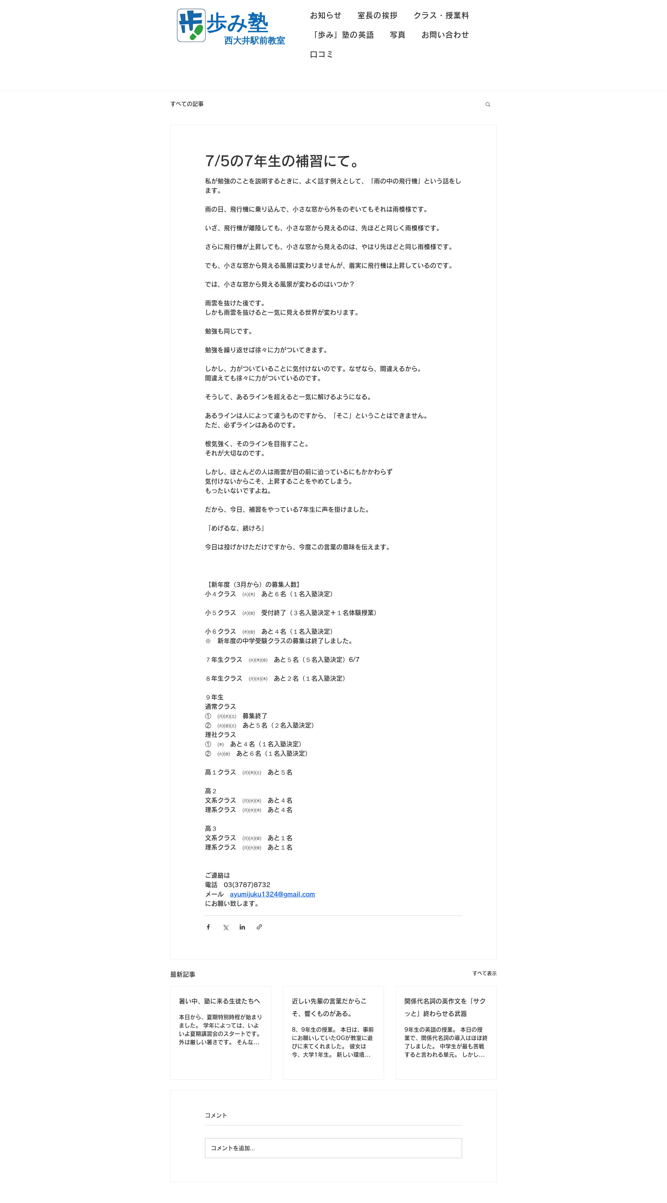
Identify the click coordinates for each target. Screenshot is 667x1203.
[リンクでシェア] (259, 927)
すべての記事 (187, 104)
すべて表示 (484, 973)
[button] (488, 104)
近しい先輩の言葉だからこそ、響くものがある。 (329, 1007)
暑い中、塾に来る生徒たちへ (219, 1001)
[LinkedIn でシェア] (242, 927)
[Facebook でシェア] (208, 927)
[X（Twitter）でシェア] (225, 927)
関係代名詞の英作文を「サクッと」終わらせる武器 (445, 1007)
